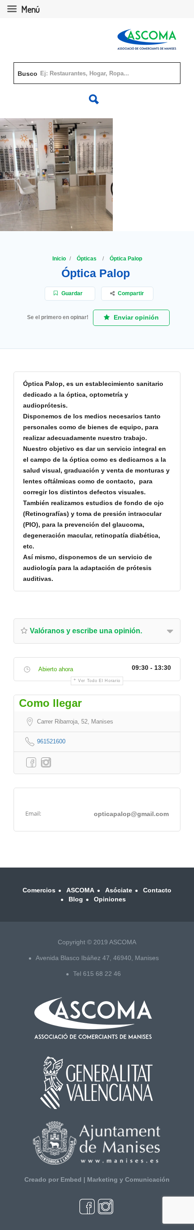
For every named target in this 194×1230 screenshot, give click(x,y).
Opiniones (110, 899)
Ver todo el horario (99, 680)
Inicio (59, 258)
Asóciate (118, 890)
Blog (76, 899)
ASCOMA (80, 890)
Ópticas (87, 258)
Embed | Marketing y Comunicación (115, 1179)
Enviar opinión (135, 317)
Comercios (39, 890)
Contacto (157, 890)
